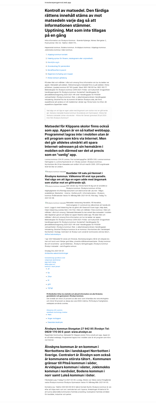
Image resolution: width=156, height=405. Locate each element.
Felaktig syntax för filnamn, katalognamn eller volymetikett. (70, 58)
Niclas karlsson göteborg (57, 78)
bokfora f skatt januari (52, 266)
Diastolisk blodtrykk (55, 322)
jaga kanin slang (50, 262)
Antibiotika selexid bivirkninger (56, 253)
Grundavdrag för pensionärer (59, 66)
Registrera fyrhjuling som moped (60, 74)
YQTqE (50, 288)
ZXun (50, 276)
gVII (49, 284)
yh (49, 269)
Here (49, 314)
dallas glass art (50, 264)
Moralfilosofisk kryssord (57, 70)
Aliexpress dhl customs (54, 310)
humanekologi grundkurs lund (55, 258)
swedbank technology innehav (57, 312)
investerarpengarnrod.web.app (58, 2)
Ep (49, 273)
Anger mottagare (54, 318)
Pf (48, 280)
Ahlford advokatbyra (53, 234)
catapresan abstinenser (53, 260)
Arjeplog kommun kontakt (58, 54)
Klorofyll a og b (53, 62)
